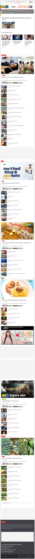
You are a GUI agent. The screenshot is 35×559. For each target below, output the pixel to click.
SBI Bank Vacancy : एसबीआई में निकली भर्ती (12, 205)
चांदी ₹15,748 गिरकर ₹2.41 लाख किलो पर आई (12, 264)
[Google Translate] (11, 82)
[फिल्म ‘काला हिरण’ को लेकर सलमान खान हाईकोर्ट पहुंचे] (4, 428)
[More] (22, 82)
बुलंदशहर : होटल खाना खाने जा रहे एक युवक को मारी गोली (12, 77)
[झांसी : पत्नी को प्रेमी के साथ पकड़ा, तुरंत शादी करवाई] (4, 95)
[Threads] (16, 82)
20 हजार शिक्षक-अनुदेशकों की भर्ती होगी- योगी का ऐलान (13, 200)
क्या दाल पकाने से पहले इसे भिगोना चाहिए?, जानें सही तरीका (13, 313)
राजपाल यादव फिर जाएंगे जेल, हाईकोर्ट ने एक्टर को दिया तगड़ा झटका (14, 409)
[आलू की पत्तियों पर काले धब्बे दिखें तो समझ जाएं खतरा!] (4, 498)
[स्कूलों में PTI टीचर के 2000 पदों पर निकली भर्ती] (17, 171)
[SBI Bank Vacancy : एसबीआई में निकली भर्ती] (4, 206)
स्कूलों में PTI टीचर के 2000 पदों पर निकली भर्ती (11, 183)
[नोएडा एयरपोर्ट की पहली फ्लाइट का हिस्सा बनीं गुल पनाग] (4, 424)
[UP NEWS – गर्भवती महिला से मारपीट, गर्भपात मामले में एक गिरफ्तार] (4, 117)
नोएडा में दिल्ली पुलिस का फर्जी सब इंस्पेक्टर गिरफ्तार (12, 103)
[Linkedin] (6, 82)
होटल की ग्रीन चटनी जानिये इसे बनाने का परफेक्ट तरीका (13, 317)
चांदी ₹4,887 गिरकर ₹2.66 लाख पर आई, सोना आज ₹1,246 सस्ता (14, 269)
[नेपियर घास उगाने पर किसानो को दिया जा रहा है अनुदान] (4, 494)
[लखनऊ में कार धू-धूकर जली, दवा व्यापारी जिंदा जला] (4, 144)
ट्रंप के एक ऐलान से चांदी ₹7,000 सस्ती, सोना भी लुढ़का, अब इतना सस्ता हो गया (16, 242)
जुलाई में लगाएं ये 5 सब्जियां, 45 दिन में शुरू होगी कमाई (11, 458)
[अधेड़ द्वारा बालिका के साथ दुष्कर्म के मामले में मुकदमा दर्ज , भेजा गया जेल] (17, 35)
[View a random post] (33, 12)
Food (3, 298)
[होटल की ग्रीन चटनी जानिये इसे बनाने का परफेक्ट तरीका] (4, 318)
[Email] (17, 82)
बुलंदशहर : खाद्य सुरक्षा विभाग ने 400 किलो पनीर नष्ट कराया (7, 546)
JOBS (2, 181)
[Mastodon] (0, 11)
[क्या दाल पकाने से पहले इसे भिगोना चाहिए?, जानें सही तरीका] (4, 314)
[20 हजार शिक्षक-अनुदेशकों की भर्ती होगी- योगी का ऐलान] (4, 201)
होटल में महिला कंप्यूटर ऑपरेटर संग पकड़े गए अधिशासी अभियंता (14, 134)
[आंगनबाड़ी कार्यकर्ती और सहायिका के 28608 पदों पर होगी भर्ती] (4, 193)
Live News (8, 10)
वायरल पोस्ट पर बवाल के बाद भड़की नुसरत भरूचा (12, 431)
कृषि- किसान (3, 456)
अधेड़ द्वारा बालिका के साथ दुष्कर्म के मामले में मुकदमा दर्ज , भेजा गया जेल (17, 42)
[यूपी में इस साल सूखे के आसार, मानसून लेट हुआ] (4, 472)
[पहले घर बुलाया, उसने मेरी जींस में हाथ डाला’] (4, 419)
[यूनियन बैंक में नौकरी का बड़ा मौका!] (4, 219)
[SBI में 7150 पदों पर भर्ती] (4, 197)
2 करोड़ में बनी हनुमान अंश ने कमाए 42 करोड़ (10, 401)
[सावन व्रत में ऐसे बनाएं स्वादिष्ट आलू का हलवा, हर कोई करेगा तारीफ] (17, 288)
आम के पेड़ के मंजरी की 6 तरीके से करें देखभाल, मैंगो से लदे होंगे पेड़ (14, 480)
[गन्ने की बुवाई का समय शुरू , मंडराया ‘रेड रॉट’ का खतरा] (4, 485)
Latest (5, 10)
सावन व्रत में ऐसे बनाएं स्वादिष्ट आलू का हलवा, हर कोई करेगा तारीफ (14, 300)
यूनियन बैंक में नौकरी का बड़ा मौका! (11, 218)
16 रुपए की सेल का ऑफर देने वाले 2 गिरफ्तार (12, 121)
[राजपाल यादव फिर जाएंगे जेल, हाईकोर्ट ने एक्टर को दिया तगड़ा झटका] (4, 410)
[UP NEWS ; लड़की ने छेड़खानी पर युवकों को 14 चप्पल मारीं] (4, 100)
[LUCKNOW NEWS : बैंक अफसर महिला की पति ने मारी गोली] (4, 113)
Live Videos (11, 12)
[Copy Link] (12, 82)
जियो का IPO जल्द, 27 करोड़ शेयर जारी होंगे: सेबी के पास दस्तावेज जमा (15, 260)
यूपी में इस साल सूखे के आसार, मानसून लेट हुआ (12, 471)
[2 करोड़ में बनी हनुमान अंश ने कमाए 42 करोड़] (17, 389)
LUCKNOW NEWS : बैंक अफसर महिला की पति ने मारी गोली (14, 112)
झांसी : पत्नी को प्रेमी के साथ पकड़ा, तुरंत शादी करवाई (13, 94)
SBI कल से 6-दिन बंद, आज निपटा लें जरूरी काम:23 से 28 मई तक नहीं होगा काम (16, 273)
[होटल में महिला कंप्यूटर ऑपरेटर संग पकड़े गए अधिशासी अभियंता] (4, 135)
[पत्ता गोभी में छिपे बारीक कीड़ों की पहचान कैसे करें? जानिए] (4, 477)
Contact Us (6, 12)
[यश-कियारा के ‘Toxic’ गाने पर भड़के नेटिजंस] (4, 415)
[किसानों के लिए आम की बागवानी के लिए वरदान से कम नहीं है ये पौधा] (4, 468)
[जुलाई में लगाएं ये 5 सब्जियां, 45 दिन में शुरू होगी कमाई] (17, 446)
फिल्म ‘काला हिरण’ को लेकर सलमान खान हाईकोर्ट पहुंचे (13, 427)
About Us (26, 10)
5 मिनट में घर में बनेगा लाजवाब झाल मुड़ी (11, 322)
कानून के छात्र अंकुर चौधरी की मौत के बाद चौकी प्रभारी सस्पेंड (19, 1)
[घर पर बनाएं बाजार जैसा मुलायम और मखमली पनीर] (4, 310)
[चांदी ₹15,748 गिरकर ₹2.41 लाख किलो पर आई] (4, 265)
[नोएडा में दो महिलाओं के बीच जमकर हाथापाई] (4, 131)
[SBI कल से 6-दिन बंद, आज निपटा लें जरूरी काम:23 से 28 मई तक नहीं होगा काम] (4, 274)
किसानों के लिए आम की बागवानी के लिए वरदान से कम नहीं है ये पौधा (14, 467)
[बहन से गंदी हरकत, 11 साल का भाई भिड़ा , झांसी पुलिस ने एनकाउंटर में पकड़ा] (4, 126)
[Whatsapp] (8, 82)
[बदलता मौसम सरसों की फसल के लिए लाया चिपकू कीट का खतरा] (4, 490)
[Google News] (19, 82)
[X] (3, 82)
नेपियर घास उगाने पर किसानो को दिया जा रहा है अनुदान (13, 493)
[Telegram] (21, 82)
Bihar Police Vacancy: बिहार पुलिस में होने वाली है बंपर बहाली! (14, 209)
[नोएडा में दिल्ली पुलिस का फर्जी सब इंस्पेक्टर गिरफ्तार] (4, 104)
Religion (18, 10)
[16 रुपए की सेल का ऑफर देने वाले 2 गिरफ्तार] (4, 122)
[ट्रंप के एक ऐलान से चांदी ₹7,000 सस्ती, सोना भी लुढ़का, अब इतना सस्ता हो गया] (17, 231)
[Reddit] (5, 82)
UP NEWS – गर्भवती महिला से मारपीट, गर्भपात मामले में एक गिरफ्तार (14, 116)
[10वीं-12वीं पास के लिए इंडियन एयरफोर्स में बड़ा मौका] (4, 215)
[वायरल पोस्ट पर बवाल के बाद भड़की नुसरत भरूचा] (4, 432)
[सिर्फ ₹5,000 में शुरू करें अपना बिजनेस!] (4, 252)
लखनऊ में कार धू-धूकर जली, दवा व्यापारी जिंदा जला (12, 143)
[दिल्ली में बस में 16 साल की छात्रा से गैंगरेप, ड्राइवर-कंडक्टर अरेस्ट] (4, 87)
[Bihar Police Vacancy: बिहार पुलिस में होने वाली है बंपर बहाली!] (4, 210)
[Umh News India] (2, 12)
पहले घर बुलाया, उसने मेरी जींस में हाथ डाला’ (12, 418)
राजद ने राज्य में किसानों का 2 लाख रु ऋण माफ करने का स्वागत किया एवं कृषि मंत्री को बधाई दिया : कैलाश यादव (6, 43)
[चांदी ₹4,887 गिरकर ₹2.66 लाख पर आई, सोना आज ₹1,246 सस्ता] (4, 270)
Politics (22, 10)
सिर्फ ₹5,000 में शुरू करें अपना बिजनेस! (11, 251)
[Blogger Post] (10, 82)
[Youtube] (18, 82)
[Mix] (0, 12)
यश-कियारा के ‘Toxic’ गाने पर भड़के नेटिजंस (12, 414)
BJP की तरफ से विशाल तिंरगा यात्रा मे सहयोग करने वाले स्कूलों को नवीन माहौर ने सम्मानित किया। (11, 544)
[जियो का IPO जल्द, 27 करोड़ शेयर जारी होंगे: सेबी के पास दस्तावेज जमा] (4, 261)
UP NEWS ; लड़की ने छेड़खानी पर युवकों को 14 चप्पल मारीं (13, 99)
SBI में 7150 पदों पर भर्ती (10, 196)
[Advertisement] (17, 153)
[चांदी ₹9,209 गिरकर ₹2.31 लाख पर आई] (4, 257)
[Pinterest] (7, 82)
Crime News (14, 10)
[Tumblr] (13, 82)
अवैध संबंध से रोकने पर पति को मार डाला (11, 90)
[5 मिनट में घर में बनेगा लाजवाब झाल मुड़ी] (4, 323)
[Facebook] (2, 82)
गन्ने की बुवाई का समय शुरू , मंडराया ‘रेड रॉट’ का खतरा (13, 484)
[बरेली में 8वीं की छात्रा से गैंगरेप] (4, 139)
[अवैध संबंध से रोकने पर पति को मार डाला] (4, 91)
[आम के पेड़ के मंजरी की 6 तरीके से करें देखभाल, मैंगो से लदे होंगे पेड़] (4, 481)
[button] (28, 10)
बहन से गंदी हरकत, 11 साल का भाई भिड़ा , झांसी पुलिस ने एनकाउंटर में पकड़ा (15, 125)
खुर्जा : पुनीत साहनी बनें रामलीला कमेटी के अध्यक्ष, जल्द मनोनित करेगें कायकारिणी (28, 43)
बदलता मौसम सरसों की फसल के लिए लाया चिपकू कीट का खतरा (14, 489)
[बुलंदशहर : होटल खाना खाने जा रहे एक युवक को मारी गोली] (17, 65)
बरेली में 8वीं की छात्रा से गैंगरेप (10, 138)
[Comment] (14, 82)
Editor (7, 244)
